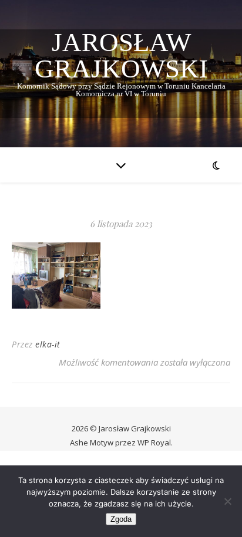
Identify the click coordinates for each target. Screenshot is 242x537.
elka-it (47, 344)
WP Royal (154, 442)
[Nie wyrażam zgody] (227, 501)
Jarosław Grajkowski (121, 55)
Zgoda (121, 519)
